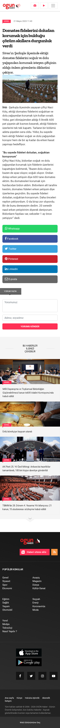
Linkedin (13, 269)
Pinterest (13, 258)
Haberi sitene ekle (36, 552)
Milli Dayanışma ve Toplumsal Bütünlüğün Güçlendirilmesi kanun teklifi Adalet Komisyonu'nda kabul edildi (28, 393)
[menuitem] (35, 5)
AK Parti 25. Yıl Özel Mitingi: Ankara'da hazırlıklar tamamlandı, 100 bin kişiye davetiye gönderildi (26, 468)
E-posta (12, 279)
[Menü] (53, 5)
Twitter (12, 248)
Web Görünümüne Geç (30, 722)
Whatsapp (14, 228)
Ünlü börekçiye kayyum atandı (17, 431)
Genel (6, 21)
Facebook (12, 238)
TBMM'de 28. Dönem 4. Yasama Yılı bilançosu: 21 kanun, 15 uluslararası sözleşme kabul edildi (27, 507)
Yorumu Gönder (30, 326)
